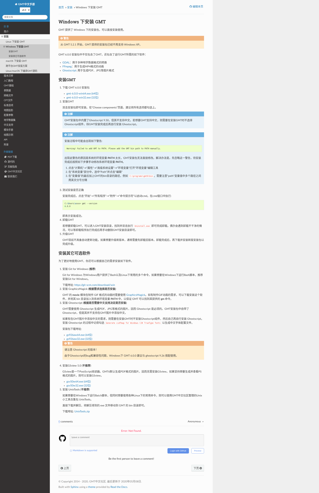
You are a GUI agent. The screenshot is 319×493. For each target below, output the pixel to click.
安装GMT (13, 51)
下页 (197, 468)
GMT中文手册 (26, 4)
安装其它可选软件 (17, 56)
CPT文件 (8, 100)
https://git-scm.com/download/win (94, 285)
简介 (6, 31)
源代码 (11, 162)
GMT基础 (9, 85)
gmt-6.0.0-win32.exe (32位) (82, 97)
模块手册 (8, 130)
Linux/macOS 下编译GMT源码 (21, 71)
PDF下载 (12, 157)
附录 (6, 144)
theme (91, 487)
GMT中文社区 (14, 171)
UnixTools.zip (82, 411)
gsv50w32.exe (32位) (78, 385)
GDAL (66, 62)
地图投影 (8, 110)
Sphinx (75, 487)
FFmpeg (67, 66)
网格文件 (8, 95)
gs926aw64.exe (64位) (79, 335)
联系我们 (12, 176)
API (5, 139)
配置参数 (8, 115)
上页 (66, 468)
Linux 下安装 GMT (15, 42)
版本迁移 (8, 76)
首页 (61, 7)
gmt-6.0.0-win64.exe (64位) (82, 93)
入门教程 (8, 81)
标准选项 (8, 105)
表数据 (7, 90)
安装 (6, 36)
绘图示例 (8, 135)
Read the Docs (118, 487)
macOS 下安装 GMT (16, 61)
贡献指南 (12, 166)
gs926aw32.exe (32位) (79, 339)
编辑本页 (197, 6)
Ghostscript (69, 70)
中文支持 (8, 125)
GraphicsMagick (135, 295)
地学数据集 (9, 120)
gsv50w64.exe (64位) (78, 381)
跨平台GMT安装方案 (16, 66)
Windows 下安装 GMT (17, 46)
